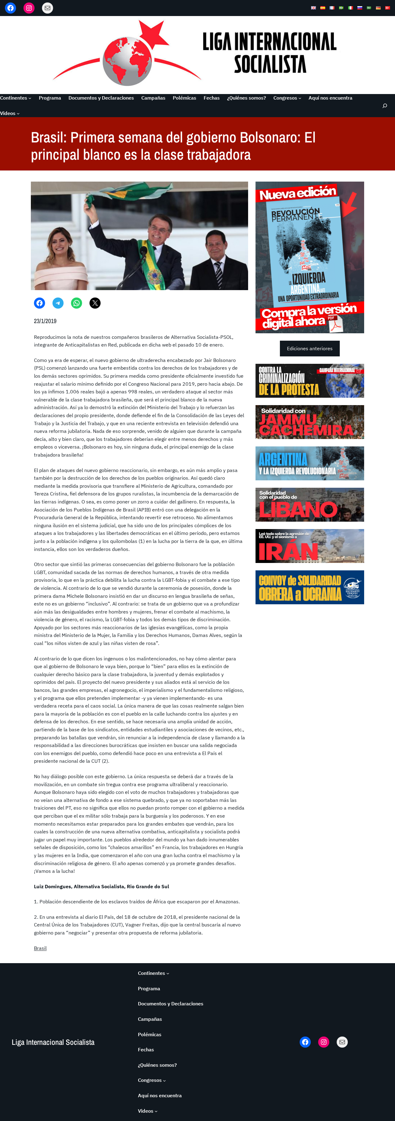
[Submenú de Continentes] (29, 98)
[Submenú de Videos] (18, 113)
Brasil (40, 948)
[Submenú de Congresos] (299, 98)
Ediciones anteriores (310, 348)
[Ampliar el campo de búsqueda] (384, 105)
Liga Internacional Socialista (53, 1042)
